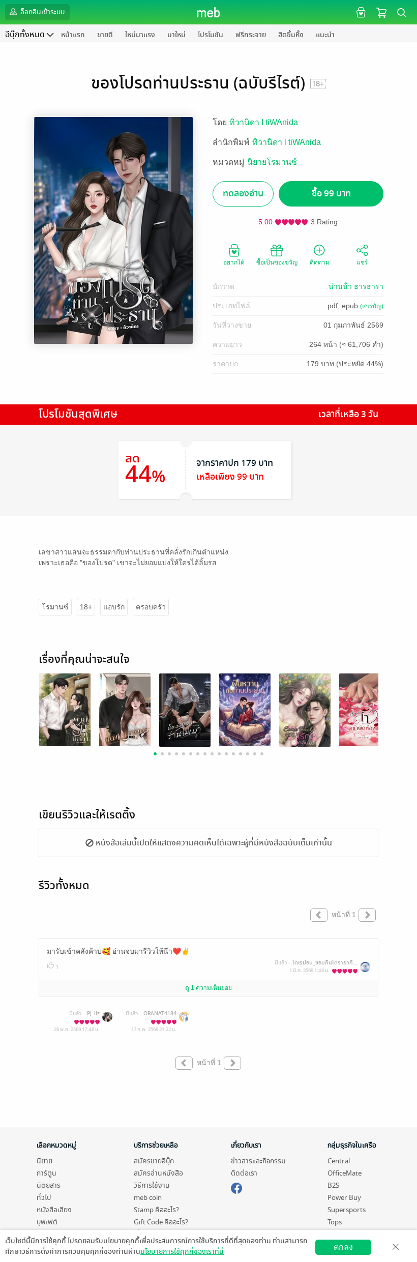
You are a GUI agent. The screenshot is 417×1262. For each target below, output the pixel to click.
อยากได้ (234, 262)
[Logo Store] (208, 12)
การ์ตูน (46, 1173)
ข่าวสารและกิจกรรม (258, 1161)
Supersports (346, 1210)
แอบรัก (114, 607)
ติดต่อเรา (244, 1173)
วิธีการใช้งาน (152, 1185)
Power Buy (344, 1197)
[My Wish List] (359, 12)
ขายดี (105, 35)
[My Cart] (381, 12)
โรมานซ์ (55, 607)
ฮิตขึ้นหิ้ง (291, 35)
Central (338, 1161)
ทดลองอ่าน (243, 193)
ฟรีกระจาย (250, 35)
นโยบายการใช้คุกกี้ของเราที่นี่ (182, 1251)
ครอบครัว (151, 607)
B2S (333, 1185)
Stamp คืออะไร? (156, 1210)
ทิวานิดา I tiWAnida (263, 122)
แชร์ (362, 262)
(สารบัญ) (371, 306)
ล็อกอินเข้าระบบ (42, 12)
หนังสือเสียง (54, 1210)
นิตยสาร (49, 1185)
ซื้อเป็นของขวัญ (276, 262)
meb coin (148, 1197)
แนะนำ (325, 35)
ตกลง (343, 1247)
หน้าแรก (73, 35)
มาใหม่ (176, 35)
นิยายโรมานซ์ (272, 162)
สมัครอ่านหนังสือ (158, 1173)
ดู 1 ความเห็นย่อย (208, 987)
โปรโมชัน (210, 35)
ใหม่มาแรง (140, 35)
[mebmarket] (236, 1187)
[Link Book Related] (65, 709)
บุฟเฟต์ (47, 1222)
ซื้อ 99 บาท (331, 193)
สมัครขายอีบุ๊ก (154, 1161)
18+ (86, 607)
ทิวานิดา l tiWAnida (286, 142)
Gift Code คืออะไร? (161, 1222)
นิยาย (44, 1161)
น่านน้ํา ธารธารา (356, 286)
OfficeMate (344, 1173)
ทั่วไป (44, 1197)
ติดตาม (320, 262)
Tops (334, 1222)
